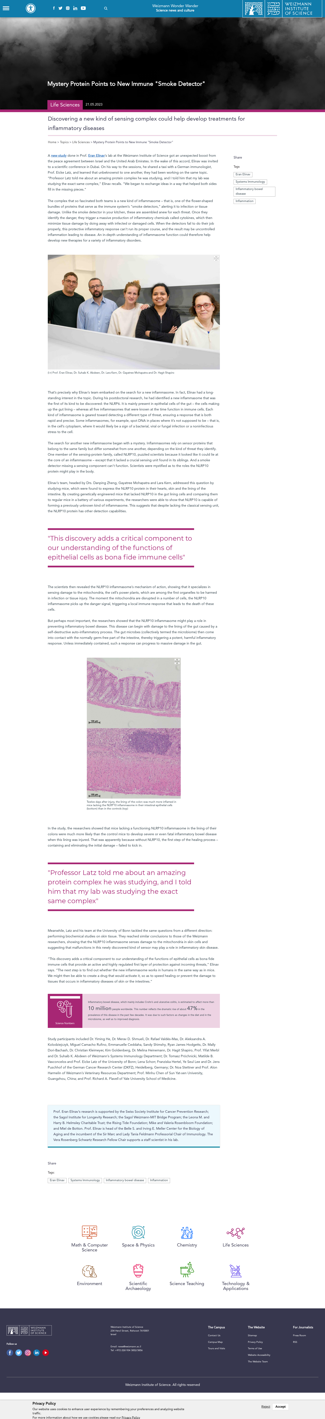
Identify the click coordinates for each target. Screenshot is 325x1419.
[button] (105, 8)
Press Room (299, 1335)
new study (59, 155)
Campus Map (215, 1342)
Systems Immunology (250, 181)
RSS (295, 1342)
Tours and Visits (216, 1348)
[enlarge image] (216, 258)
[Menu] (6, 8)
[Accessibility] (31, 8)
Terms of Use (255, 1348)
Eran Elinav (243, 174)
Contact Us (214, 1335)
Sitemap (252, 1335)
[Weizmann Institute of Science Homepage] (29, 1331)
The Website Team (258, 1361)
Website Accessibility (259, 1355)
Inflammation (245, 201)
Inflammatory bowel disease (125, 1180)
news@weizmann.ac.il (129, 1346)
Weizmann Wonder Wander (175, 8)
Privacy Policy (255, 1342)
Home (52, 142)
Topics (64, 142)
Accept (280, 1406)
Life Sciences (81, 142)
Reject (265, 1406)
